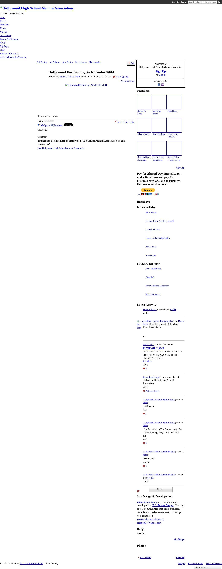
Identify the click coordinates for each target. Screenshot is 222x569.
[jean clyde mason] (159, 102)
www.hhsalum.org (147, 501)
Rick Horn (172, 111)
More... (160, 489)
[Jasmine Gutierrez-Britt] (42, 78)
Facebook (58, 125)
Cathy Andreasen (153, 229)
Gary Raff (150, 277)
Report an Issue (195, 563)
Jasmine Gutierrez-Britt (69, 76)
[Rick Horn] (174, 102)
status (145, 402)
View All (180, 167)
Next (132, 81)
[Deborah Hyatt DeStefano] (144, 148)
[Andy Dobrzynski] (140, 273)
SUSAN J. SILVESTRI (31, 563)
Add (132, 63)
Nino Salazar (151, 246)
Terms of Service (214, 563)
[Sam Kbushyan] (159, 125)
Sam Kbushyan (159, 134)
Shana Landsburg (151, 377)
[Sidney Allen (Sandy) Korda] (174, 148)
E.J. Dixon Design (162, 505)
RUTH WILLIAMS (153, 348)
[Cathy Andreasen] (140, 233)
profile (173, 309)
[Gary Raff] (140, 281)
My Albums (81, 62)
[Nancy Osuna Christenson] (159, 148)
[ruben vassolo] (144, 125)
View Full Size (126, 122)
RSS (138, 491)
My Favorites (95, 62)
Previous (124, 81)
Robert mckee (166, 321)
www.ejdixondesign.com (150, 519)
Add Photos (145, 557)
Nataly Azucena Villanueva (157, 285)
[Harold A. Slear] (144, 102)
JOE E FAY (148, 344)
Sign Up (175, 2)
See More (147, 361)
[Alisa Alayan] (140, 216)
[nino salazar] (140, 259)
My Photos (68, 62)
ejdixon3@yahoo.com (149, 522)
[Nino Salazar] (140, 251)
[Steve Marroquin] (140, 298)
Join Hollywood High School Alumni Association (61, 148)
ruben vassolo (143, 134)
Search (219, 2)
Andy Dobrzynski (153, 268)
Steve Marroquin (153, 294)
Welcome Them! (153, 391)
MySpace (45, 125)
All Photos (42, 62)
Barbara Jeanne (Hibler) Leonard (160, 221)
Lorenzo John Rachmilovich (158, 238)
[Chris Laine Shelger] (174, 125)
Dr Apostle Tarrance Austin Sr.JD (159, 399)
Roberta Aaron (150, 309)
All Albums (54, 62)
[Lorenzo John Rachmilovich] (140, 242)
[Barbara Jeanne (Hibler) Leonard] (140, 225)
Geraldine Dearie (151, 321)
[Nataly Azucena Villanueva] (140, 290)
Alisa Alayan (151, 212)
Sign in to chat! (201, 567)
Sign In (183, 2)
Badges (181, 563)
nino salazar (151, 255)
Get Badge (179, 539)
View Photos (122, 76)
